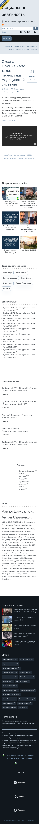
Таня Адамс (21, 273)
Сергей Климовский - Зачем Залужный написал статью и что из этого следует (28, 204)
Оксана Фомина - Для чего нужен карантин (19, 158)
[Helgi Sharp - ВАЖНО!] (28, 242)
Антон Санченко (16, 517)
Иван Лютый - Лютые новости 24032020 (18, 155)
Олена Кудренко (10, 278)
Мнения (23, 479)
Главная (6, 46)
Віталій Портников (9, 531)
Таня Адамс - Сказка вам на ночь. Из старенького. (10, 228)
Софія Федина (7, 566)
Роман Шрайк (16, 576)
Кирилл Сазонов (13, 558)
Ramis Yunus (7, 528)
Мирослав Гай (24, 555)
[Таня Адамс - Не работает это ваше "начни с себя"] (7, 635)
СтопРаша (7, 283)
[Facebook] (29, 32)
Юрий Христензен (28, 540)
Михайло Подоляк (15, 571)
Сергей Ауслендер (26, 537)
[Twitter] (25, 32)
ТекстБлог (24, 476)
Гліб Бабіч (23, 707)
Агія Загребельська (23, 561)
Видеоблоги (24, 481)
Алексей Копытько (24, 528)
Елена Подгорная (23, 283)
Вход (4, 32)
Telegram (21, 782)
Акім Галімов (15, 574)
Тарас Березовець (28, 576)
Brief (21, 474)
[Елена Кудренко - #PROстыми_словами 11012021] (10, 194)
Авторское (23, 484)
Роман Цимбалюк (17, 511)
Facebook (21, 810)
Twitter (21, 796)
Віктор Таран (24, 553)
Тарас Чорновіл (19, 550)
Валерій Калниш (7, 568)
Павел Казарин (12, 553)
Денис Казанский (23, 545)
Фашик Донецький (8, 561)
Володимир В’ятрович (11, 668)
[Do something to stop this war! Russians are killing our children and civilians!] (5, 5)
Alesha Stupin (18, 566)
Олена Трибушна (29, 571)
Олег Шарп (26, 278)
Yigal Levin (27, 566)
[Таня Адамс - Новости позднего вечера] (7, 627)
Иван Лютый (24, 531)
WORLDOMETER (9, 120)
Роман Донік (6, 574)
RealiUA (6, 89)
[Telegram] (21, 32)
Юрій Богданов (26, 558)
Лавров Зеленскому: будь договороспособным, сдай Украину (28, 228)
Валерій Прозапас (8, 545)
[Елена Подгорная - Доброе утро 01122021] (7, 643)
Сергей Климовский (11, 522)
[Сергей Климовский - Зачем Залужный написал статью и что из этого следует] (28, 194)
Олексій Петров (26, 542)
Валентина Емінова (26, 534)
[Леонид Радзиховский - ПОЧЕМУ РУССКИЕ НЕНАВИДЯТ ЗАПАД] (7, 611)
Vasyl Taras (14, 563)
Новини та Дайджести (28, 471)
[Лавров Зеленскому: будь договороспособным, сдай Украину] (28, 218)
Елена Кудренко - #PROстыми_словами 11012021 (10, 203)
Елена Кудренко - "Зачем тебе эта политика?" (10, 252)
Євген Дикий (6, 579)
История (23, 489)
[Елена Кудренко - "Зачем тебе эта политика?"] (10, 242)
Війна (21, 487)
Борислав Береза (14, 547)
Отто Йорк (7, 273)
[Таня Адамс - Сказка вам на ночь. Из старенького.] (10, 218)
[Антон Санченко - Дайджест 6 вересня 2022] (7, 619)
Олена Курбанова (22, 525)
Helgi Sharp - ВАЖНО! (28, 250)
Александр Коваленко (9, 555)
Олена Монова (19, 568)
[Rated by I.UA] (19, 763)
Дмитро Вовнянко (9, 534)
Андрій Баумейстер (26, 563)
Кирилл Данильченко (9, 537)
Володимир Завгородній (10, 540)
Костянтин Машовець (10, 542)
